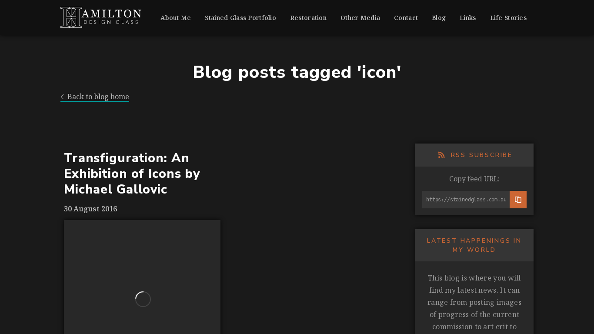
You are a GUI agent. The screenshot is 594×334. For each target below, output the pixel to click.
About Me (175, 17)
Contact (406, 17)
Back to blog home (98, 96)
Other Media (360, 17)
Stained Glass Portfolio (240, 17)
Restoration (308, 17)
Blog (439, 17)
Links (468, 17)
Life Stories (508, 17)
